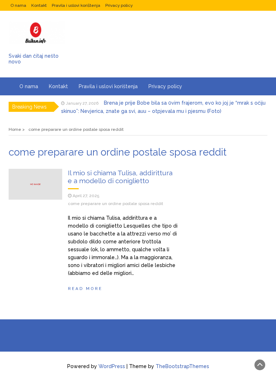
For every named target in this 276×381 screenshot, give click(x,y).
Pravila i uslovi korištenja (76, 5)
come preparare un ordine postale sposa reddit (115, 203)
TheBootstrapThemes (182, 366)
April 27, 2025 (86, 195)
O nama (18, 5)
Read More (85, 288)
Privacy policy (119, 5)
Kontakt (39, 5)
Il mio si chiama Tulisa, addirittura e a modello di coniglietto (120, 177)
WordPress (111, 366)
